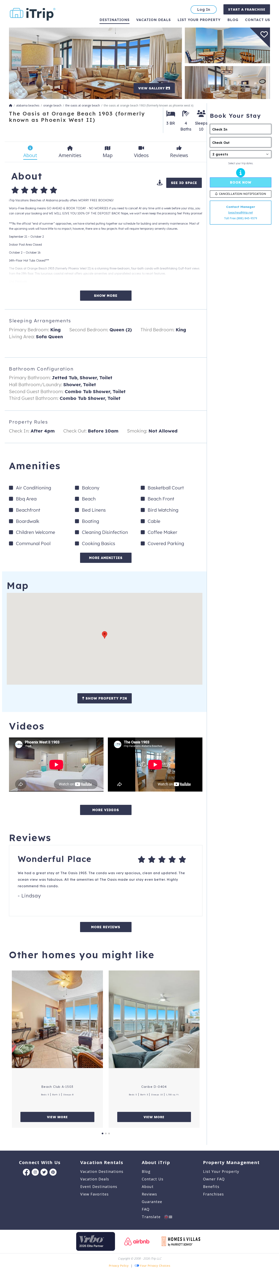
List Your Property (199, 20)
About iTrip (156, 1162)
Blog (232, 20)
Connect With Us (39, 1162)
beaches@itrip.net (240, 212)
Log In (203, 9)
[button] (104, 635)
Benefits (211, 1186)
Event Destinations (98, 1186)
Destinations (114, 20)
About (148, 1186)
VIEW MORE (57, 1117)
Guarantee (152, 1201)
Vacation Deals (153, 20)
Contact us (257, 20)
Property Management (231, 1162)
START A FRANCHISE (246, 9)
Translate (153, 1216)
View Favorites (94, 1194)
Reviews (149, 1194)
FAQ (146, 1209)
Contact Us (152, 1179)
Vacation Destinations (101, 1171)
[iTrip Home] (10, 105)
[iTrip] (32, 13)
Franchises (213, 1194)
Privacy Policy (119, 1266)
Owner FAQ (214, 1179)
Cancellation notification (242, 194)
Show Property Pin (105, 698)
